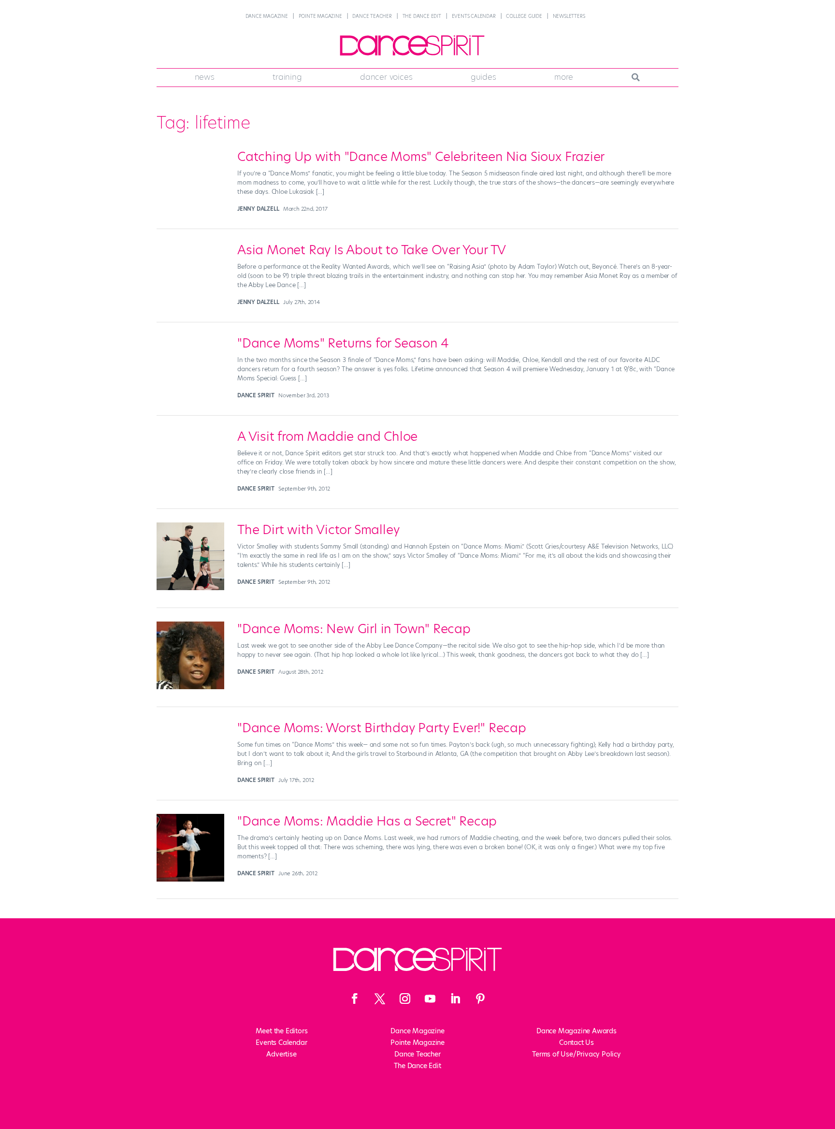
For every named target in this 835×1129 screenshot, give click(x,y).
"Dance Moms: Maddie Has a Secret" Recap (367, 821)
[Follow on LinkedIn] (455, 998)
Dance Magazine (266, 16)
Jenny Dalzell (258, 209)
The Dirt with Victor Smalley (318, 529)
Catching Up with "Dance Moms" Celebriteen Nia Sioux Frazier (421, 156)
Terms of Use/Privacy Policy (576, 1054)
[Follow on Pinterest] (480, 998)
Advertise (281, 1054)
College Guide (524, 16)
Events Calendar (474, 16)
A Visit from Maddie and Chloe (327, 436)
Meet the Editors (282, 1031)
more (563, 77)
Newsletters (569, 16)
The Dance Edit (422, 16)
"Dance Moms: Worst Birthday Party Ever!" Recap (381, 728)
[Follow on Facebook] (354, 998)
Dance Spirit (255, 395)
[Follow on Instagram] (405, 998)
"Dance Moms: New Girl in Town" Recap (354, 628)
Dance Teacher (371, 16)
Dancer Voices (386, 77)
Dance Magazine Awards (576, 1031)
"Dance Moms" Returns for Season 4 (342, 343)
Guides (483, 77)
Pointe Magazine (320, 16)
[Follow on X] (379, 998)
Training (287, 77)
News (205, 77)
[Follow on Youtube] (430, 998)
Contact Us (576, 1042)
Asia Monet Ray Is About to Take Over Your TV (371, 250)
